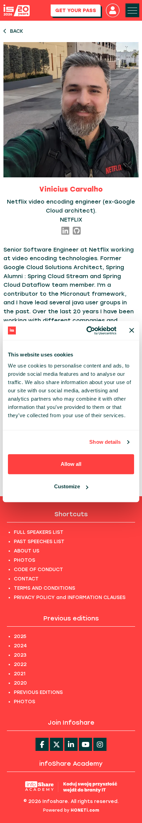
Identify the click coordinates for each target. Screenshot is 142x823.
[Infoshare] (16, 10)
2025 (20, 636)
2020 (20, 683)
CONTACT (26, 579)
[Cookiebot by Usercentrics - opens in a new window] (87, 330)
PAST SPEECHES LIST (39, 542)
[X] (56, 744)
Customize (67, 486)
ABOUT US (26, 551)
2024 (20, 646)
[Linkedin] (71, 744)
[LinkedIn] (65, 231)
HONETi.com (85, 810)
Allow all (71, 464)
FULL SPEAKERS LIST (38, 532)
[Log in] (113, 10)
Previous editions (71, 618)
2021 (20, 674)
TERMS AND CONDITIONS (44, 588)
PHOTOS (24, 560)
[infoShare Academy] (71, 787)
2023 (20, 655)
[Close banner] (131, 330)
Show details (105, 442)
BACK (16, 31)
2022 (20, 664)
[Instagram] (99, 744)
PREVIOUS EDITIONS (38, 692)
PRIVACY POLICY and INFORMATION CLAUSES (69, 597)
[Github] (77, 231)
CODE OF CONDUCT (38, 569)
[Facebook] (42, 744)
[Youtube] (85, 744)
